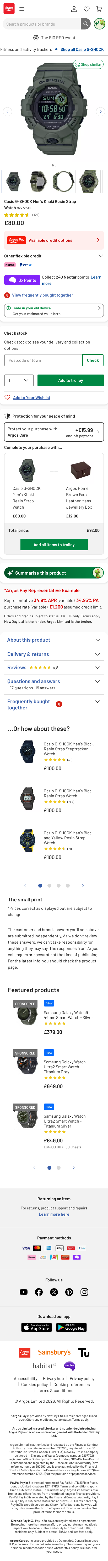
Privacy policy (82, 1378)
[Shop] (21, 9)
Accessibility (25, 1378)
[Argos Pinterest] (69, 1292)
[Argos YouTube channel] (23, 1292)
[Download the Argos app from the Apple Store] (36, 1330)
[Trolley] (99, 9)
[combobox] (42, 23)
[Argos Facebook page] (39, 1292)
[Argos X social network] (54, 1292)
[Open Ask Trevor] (99, 23)
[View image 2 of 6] (38, 181)
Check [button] (93, 360)
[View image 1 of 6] (13, 181)
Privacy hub (53, 1378)
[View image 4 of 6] (88, 181)
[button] (88, 64)
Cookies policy (34, 1384)
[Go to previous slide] (7, 111)
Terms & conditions (55, 1390)
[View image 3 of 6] (63, 181)
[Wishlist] (86, 9)
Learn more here (54, 1214)
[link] (54, 293)
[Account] (74, 9)
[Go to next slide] (100, 111)
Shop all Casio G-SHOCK (82, 49)
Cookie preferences (71, 1384)
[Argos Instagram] (84, 1292)
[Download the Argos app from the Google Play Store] (71, 1330)
